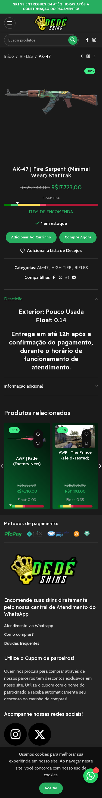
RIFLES (26, 56)
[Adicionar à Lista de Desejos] (38, 434)
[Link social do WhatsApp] (67, 277)
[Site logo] (51, 22)
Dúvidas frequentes (21, 643)
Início (9, 56)
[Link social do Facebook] (87, 40)
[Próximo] (94, 56)
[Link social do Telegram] (74, 277)
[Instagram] (15, 734)
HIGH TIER (61, 267)
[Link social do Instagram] (94, 40)
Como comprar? (19, 634)
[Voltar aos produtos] (88, 56)
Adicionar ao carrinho (31, 237)
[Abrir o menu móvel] (9, 23)
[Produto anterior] (81, 56)
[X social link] (60, 277)
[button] (38, 443)
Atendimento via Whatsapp (28, 625)
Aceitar (51, 788)
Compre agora (78, 237)
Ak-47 (45, 56)
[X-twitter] (39, 734)
